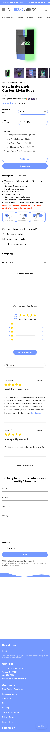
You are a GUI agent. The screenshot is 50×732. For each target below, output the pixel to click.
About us (7, 262)
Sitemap (5, 708)
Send (25, 554)
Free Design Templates (12, 689)
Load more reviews (25, 465)
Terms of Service (11, 565)
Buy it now (25, 166)
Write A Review (25, 352)
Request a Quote (9, 694)
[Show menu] (3, 9)
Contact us (7, 698)
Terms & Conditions (10, 712)
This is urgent (12, 548)
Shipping (7, 253)
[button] (25, 98)
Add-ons (6, 131)
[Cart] (46, 9)
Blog (4, 703)
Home (4, 82)
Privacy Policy (43, 563)
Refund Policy (8, 722)
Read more (36, 413)
